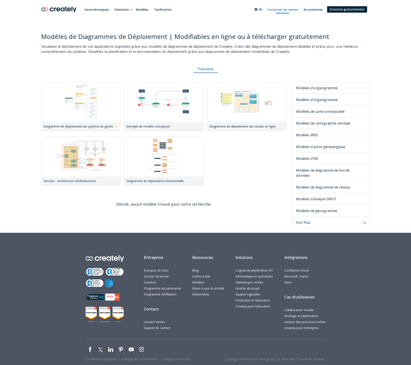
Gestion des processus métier (305, 322)
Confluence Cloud (296, 270)
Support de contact (157, 328)
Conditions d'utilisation (101, 359)
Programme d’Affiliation (160, 294)
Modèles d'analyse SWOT (316, 199)
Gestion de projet (247, 288)
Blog (195, 270)
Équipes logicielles (247, 294)
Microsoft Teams (296, 276)
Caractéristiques (96, 9)
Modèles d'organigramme (317, 88)
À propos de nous (156, 270)
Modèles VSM (307, 158)
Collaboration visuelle (299, 310)
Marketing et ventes (249, 282)
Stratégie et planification (301, 316)
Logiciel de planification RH (254, 270)
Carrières (150, 282)
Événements (200, 294)
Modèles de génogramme (316, 210)
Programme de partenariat (162, 288)
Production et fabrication (252, 300)
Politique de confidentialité (139, 359)
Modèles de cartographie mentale (323, 123)
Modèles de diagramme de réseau (323, 187)
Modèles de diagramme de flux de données (323, 173)
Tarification (163, 9)
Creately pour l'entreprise (301, 328)
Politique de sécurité (176, 359)
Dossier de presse (156, 276)
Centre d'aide (201, 276)
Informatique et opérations (254, 276)
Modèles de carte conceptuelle (320, 111)
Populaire (205, 69)
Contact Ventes (154, 322)
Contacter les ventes (282, 9)
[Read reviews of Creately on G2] (112, 297)
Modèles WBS (307, 135)
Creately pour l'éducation (252, 306)
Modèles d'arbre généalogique (320, 146)
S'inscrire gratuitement (347, 9)
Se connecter (313, 9)
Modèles (142, 9)
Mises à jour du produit (208, 288)
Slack (287, 282)
